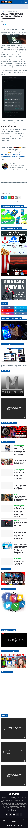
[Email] (16, 197)
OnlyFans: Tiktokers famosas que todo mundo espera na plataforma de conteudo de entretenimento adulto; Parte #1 (19, 511)
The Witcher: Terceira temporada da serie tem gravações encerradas (20, 562)
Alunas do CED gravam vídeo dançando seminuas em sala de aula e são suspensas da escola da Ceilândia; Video (20, 450)
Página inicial (4, 11)
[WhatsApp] (7, 24)
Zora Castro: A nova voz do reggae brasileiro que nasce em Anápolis (20, 488)
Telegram (3, 156)
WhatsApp (8, 156)
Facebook (18, 156)
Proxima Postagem (21, 202)
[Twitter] (5, 24)
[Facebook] (3, 24)
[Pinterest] (12, 197)
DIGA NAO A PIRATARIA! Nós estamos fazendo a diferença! (20, 524)
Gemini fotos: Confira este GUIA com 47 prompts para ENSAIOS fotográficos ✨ (20, 498)
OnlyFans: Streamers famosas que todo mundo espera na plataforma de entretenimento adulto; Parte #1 (20, 474)
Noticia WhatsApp (12, 11)
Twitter (13, 156)
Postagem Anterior (6, 202)
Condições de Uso (10, 825)
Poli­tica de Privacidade (16, 823)
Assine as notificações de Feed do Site (10, 154)
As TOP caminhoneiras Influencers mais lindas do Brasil (20, 462)
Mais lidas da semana (8, 442)
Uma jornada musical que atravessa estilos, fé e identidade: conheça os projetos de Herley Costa (20, 535)
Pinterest (17, 158)
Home (7, 823)
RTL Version (19, 825)
